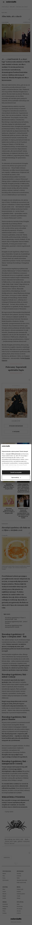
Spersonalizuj (15, 477)
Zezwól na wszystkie (16, 472)
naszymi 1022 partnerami (13, 454)
